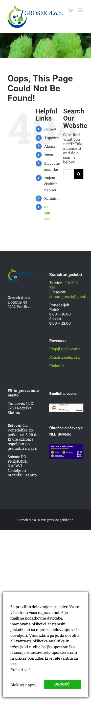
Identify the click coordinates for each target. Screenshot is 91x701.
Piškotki (56, 365)
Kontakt (51, 198)
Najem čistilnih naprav (51, 183)
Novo (48, 154)
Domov (50, 129)
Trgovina (51, 137)
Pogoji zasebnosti (64, 357)
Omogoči (62, 684)
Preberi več (20, 669)
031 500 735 (47, 213)
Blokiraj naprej (23, 684)
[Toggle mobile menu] (80, 10)
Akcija (49, 146)
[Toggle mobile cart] (70, 10)
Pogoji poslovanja (64, 348)
